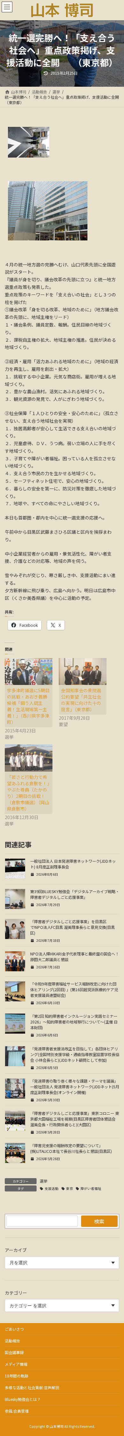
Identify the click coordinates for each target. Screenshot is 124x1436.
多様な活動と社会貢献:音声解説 (32, 1387)
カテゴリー (16, 1293)
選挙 (43, 1181)
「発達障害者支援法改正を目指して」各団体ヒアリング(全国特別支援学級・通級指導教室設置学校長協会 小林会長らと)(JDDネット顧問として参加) (74, 1054)
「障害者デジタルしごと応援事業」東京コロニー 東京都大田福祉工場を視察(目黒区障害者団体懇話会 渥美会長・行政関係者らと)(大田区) (74, 1119)
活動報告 (12, 1340)
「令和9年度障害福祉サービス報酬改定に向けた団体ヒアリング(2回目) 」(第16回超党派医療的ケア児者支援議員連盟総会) (74, 989)
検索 (99, 1221)
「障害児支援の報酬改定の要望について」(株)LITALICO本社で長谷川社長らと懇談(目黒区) (71, 1148)
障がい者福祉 (90, 1188)
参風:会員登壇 (17, 1411)
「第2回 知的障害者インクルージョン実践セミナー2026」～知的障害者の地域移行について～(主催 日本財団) (74, 1021)
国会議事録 (14, 1352)
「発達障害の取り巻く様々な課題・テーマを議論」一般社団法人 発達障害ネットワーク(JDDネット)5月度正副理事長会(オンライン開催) (74, 1086)
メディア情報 (16, 1364)
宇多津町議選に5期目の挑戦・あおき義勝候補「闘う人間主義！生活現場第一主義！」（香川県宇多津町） (28, 706)
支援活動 (52, 1188)
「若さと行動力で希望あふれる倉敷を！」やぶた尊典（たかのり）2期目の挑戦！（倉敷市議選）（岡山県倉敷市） (28, 793)
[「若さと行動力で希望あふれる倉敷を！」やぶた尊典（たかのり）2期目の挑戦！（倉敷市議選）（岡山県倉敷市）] (28, 758)
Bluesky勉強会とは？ (23, 1399)
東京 (69, 1188)
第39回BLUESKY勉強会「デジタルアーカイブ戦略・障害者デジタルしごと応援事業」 (74, 894)
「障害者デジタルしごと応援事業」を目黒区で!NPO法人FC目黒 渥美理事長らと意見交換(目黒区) (72, 927)
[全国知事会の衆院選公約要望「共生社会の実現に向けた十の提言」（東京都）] (83, 671)
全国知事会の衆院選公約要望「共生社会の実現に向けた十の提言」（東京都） (81, 699)
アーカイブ (16, 1250)
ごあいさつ (14, 1329)
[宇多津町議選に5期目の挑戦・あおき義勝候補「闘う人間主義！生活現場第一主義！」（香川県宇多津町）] (28, 671)
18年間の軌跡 (16, 1375)
